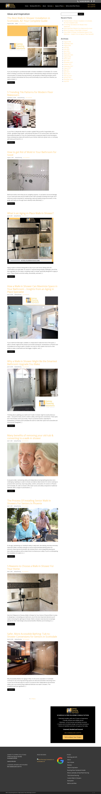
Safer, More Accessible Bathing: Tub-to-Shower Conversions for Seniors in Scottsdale (32, 635)
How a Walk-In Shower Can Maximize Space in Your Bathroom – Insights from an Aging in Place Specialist (32, 289)
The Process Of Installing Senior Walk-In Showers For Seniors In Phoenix (29, 502)
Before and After (72, 783)
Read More (11, 82)
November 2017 (68, 62)
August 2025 (67, 45)
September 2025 (68, 43)
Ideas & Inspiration (72, 767)
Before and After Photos (73, 6)
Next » (34, 699)
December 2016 (68, 79)
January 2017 (67, 77)
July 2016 (66, 81)
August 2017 (67, 68)
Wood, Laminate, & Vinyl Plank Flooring (78, 773)
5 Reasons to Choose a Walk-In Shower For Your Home (30, 567)
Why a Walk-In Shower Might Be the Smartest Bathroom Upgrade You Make (32, 363)
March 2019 (67, 59)
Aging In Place (59, 6)
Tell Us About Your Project (72, 737)
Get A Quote (70, 762)
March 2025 (67, 53)
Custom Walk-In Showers (74, 778)
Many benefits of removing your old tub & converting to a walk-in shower (30, 437)
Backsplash (70, 780)
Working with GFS (35, 6)
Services (49, 6)
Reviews (69, 765)
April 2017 (66, 72)
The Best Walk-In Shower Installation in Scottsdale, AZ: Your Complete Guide (28, 19)
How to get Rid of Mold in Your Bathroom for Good (31, 153)
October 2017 (67, 64)
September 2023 (68, 55)
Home (26, 6)
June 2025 (66, 49)
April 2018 (66, 60)
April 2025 (66, 51)
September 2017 (68, 66)
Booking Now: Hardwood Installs (76, 770)
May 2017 (66, 70)
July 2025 (66, 47)
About (44, 6)
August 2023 (67, 57)
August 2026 (67, 42)
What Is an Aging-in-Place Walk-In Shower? (30, 213)
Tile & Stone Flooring (73, 775)
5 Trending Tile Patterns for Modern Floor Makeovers (30, 93)
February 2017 (68, 76)
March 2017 (67, 74)
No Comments (22, 23)
